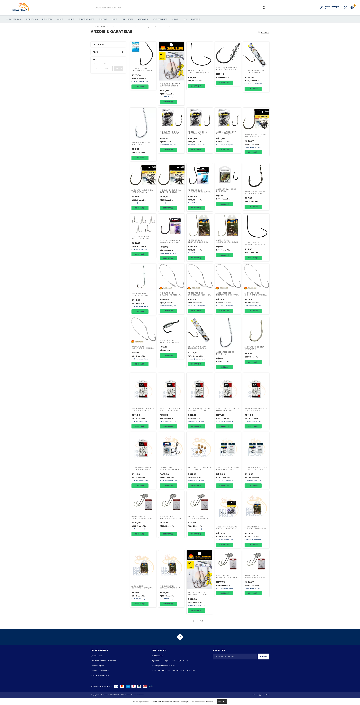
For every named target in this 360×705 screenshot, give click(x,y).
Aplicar (119, 68)
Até (105, 64)
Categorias (15, 19)
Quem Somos (96, 656)
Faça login (334, 7)
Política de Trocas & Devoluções (103, 661)
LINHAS (71, 19)
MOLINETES (47, 19)
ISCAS (114, 19)
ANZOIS (175, 19)
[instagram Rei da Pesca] (180, 637)
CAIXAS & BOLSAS (86, 19)
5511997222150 (157, 656)
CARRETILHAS (31, 19)
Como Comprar (97, 666)
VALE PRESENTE (160, 19)
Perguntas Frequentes (100, 670)
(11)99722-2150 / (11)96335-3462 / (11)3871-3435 (170, 661)
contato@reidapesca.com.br (163, 666)
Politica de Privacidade (100, 675)
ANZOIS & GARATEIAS (104, 27)
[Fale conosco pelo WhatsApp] (346, 8)
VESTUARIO (143, 19)
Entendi (221, 701)
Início (92, 27)
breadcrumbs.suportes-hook (125, 27)
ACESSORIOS (127, 19)
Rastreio (195, 19)
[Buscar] (264, 7)
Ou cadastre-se (331, 9)
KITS (184, 19)
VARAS (60, 19)
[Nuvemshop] (260, 695)
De (94, 64)
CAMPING (103, 19)
